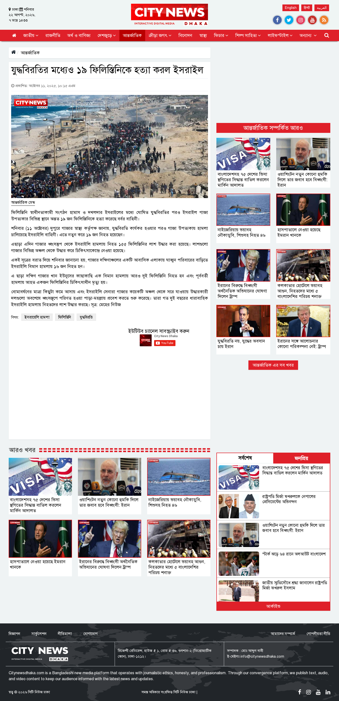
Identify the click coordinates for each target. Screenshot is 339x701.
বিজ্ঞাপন (14, 633)
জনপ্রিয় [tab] (301, 458)
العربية (322, 8)
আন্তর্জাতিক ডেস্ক (23, 202)
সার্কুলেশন (39, 633)
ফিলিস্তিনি (64, 317)
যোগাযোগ (90, 633)
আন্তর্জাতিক (30, 53)
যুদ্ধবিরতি (86, 317)
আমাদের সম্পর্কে (283, 633)
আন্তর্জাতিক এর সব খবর (273, 365)
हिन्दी (307, 8)
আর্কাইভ (273, 606)
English (291, 8)
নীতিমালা (65, 633)
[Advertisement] (273, 82)
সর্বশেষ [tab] (245, 458)
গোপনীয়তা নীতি (318, 633)
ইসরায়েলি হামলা (37, 317)
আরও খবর (22, 450)
